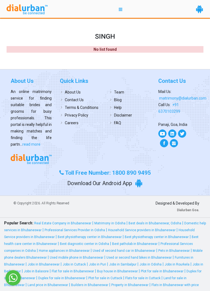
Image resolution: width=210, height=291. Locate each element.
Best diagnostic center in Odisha (84, 244)
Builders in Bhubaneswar (89, 285)
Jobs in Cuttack (74, 264)
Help (118, 107)
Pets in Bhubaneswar (174, 251)
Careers (71, 123)
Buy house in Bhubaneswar (117, 271)
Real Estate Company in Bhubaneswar (62, 223)
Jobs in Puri (97, 264)
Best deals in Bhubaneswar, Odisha (155, 223)
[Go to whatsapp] (13, 278)
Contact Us (74, 100)
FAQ (117, 123)
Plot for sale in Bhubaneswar (162, 271)
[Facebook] (164, 143)
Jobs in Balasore (36, 271)
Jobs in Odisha (150, 264)
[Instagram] (174, 143)
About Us (73, 92)
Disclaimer (123, 115)
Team (119, 92)
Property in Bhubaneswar (129, 285)
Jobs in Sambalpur (122, 264)
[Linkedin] (172, 133)
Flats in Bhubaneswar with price (175, 285)
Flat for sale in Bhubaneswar (73, 271)
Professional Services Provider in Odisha (75, 230)
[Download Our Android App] (199, 9)
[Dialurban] (27, 9)
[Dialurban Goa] (31, 159)
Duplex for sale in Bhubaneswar (61, 278)
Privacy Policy (76, 115)
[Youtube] (162, 133)
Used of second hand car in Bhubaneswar (124, 251)
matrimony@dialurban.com (182, 98)
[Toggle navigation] (120, 9)
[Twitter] (182, 133)
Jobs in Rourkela (177, 264)
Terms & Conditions (81, 107)
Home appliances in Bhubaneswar (64, 251)
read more (31, 144)
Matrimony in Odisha (110, 223)
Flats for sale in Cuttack (143, 278)
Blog (118, 100)
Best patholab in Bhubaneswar (135, 244)
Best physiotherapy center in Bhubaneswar (90, 237)
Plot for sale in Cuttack (105, 278)
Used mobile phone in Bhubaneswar (76, 257)
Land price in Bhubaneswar (48, 285)
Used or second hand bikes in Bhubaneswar (139, 257)
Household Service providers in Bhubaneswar (142, 230)
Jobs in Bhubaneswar (44, 264)
